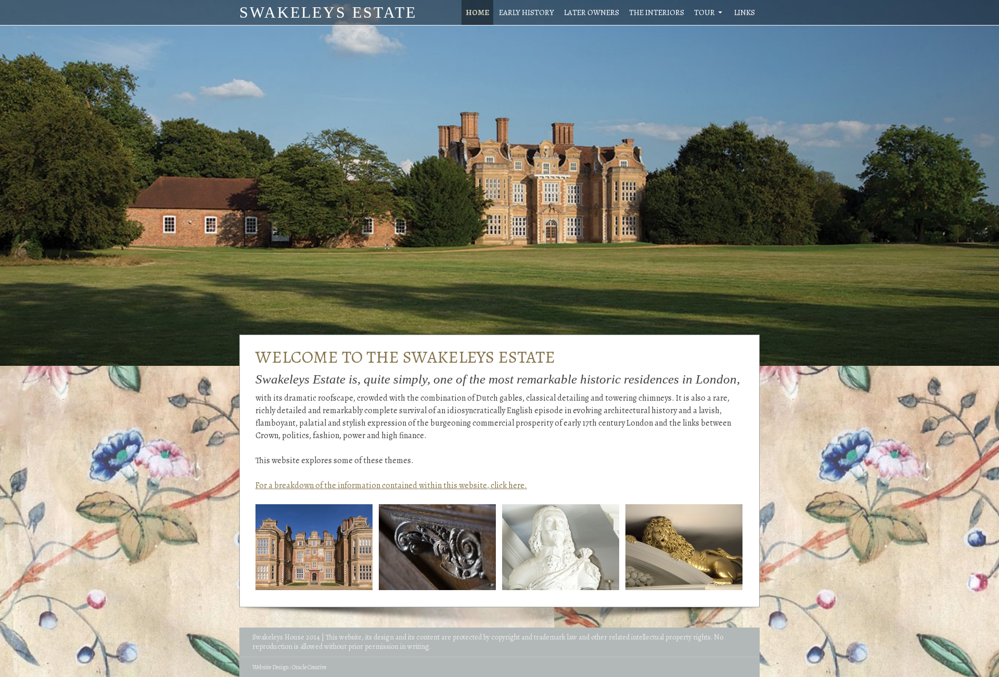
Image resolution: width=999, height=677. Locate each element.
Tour (704, 12)
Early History (526, 12)
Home (477, 12)
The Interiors (656, 12)
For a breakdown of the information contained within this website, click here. (391, 485)
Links (744, 12)
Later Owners (591, 12)
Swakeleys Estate (328, 12)
